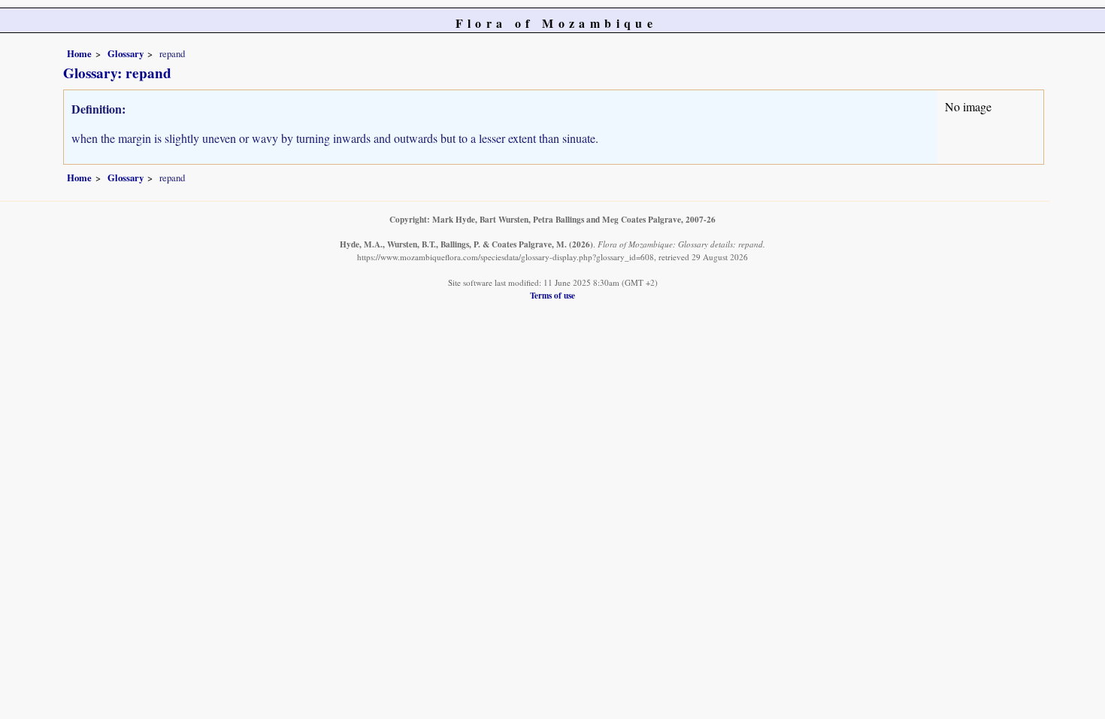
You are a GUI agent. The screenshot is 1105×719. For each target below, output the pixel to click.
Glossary (125, 53)
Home (79, 53)
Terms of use (552, 295)
